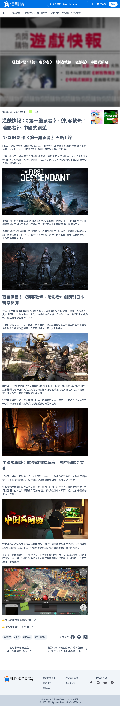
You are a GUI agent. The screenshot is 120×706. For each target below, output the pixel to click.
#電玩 (17, 637)
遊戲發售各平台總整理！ (18, 627)
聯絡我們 (47, 682)
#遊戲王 (7, 637)
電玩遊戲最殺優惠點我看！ (19, 620)
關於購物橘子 (49, 677)
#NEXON (27, 637)
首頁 (4, 12)
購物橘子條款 (71, 677)
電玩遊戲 (16, 12)
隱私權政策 (70, 682)
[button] (50, 4)
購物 (113, 4)
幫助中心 (47, 688)
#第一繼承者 (40, 637)
